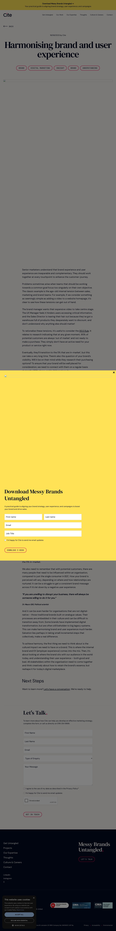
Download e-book (15, 550)
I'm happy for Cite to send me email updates (25, 540)
